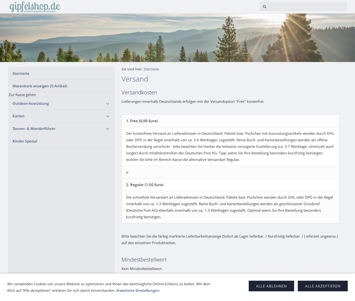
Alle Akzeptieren (323, 286)
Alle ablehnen (271, 286)
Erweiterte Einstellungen (137, 290)
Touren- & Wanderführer (34, 128)
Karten (19, 115)
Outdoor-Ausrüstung (31, 103)
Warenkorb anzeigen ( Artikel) (40, 85)
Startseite (21, 73)
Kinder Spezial (25, 141)
